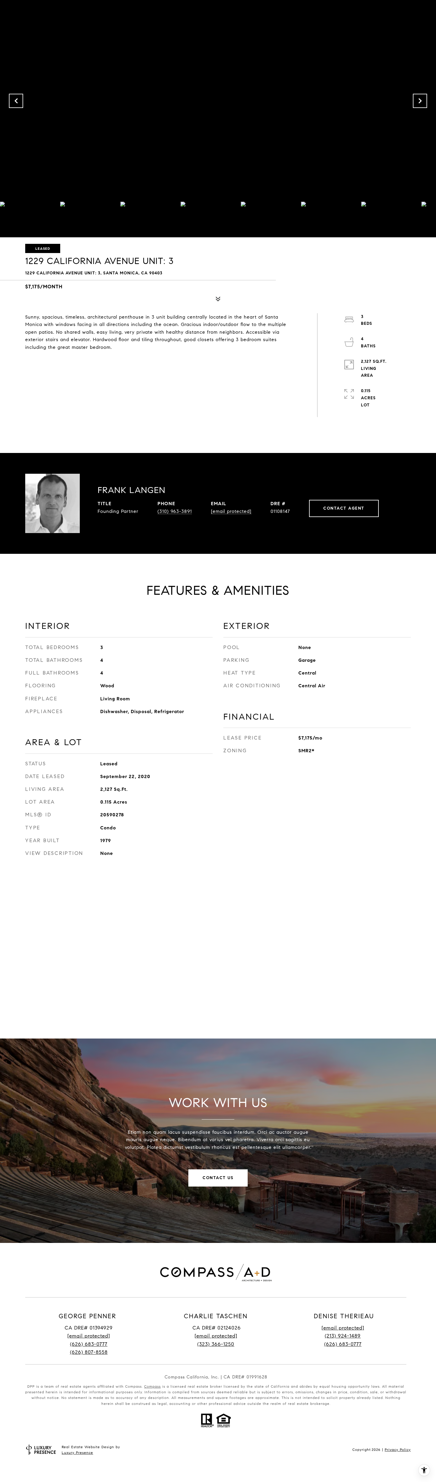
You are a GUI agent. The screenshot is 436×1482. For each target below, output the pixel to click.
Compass (152, 1386)
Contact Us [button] (218, 1177)
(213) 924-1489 (343, 1336)
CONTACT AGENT (344, 508)
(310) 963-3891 (174, 511)
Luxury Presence (77, 1452)
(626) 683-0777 (88, 1344)
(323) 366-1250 (215, 1344)
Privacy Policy (398, 1449)
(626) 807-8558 (89, 1352)
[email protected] (343, 1328)
